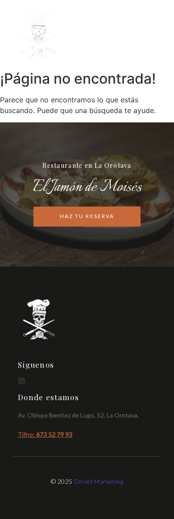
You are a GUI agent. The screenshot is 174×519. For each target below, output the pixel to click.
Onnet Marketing (98, 481)
